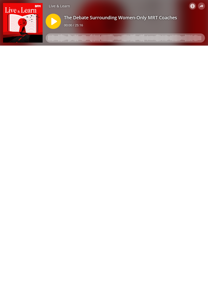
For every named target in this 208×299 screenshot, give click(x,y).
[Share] (201, 6)
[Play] (53, 21)
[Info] (192, 6)
